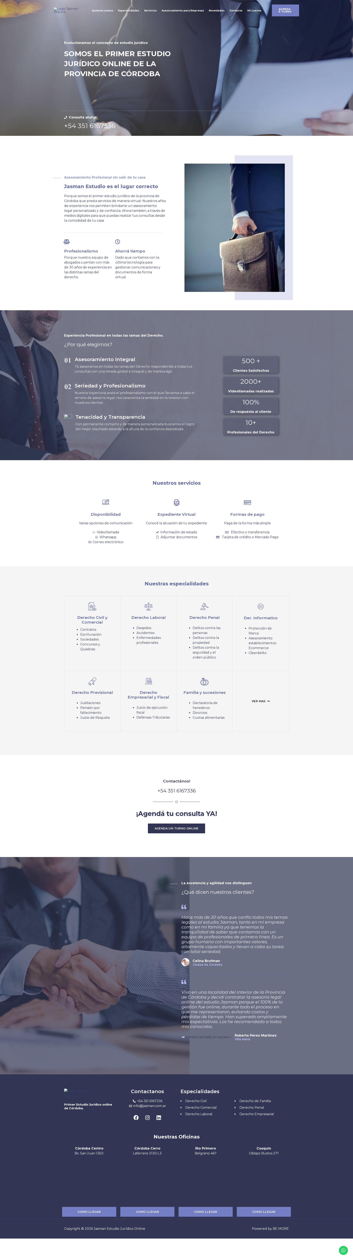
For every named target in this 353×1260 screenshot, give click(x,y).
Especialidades (128, 10)
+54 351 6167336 (89, 126)
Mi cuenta (254, 10)
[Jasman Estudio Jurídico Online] (67, 10)
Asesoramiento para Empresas (183, 10)
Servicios (150, 10)
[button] (285, 11)
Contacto (235, 10)
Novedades (217, 10)
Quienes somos (102, 10)
